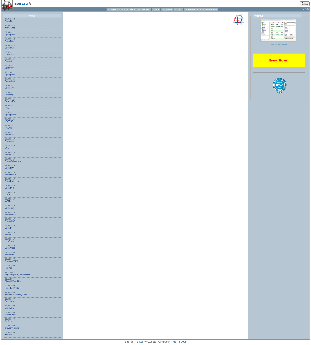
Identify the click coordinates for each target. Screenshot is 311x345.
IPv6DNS (9, 121)
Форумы (178, 9)
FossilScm (9, 301)
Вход (304, 3)
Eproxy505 (10, 81)
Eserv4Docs (10, 214)
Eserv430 (9, 88)
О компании (211, 9)
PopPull (8, 268)
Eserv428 (9, 134)
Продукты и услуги (116, 9)
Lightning (9, 94)
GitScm (8, 321)
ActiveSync (10, 28)
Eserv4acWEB (11, 261)
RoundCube (10, 314)
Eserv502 (9, 48)
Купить (156, 9)
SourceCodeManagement (16, 294)
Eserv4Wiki (10, 254)
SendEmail (9, 308)
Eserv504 (9, 21)
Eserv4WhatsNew (13, 161)
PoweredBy (10, 101)
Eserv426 (9, 141)
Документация (143, 9)
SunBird (8, 334)
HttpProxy (9, 241)
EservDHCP (10, 174)
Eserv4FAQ (10, 221)
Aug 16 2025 (179, 341)
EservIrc (9, 228)
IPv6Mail (8, 128)
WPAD (8, 201)
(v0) (307, 9)
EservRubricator (12, 181)
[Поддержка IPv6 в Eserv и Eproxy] (279, 97)
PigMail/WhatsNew (13, 281)
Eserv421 (9, 234)
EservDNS (9, 188)
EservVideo (10, 248)
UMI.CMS (9, 54)
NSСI (7, 194)
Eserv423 (9, 154)
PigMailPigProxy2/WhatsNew (17, 274)
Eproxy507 (10, 68)
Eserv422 (9, 208)
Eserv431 (9, 61)
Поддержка (167, 9)
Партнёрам (189, 9)
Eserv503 (9, 41)
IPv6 (7, 108)
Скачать (131, 9)
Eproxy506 (10, 74)
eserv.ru (21, 3)
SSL (7, 148)
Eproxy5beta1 (11, 114)
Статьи (200, 9)
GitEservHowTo (12, 328)
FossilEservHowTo (13, 288)
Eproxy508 (10, 34)
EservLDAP (10, 168)
